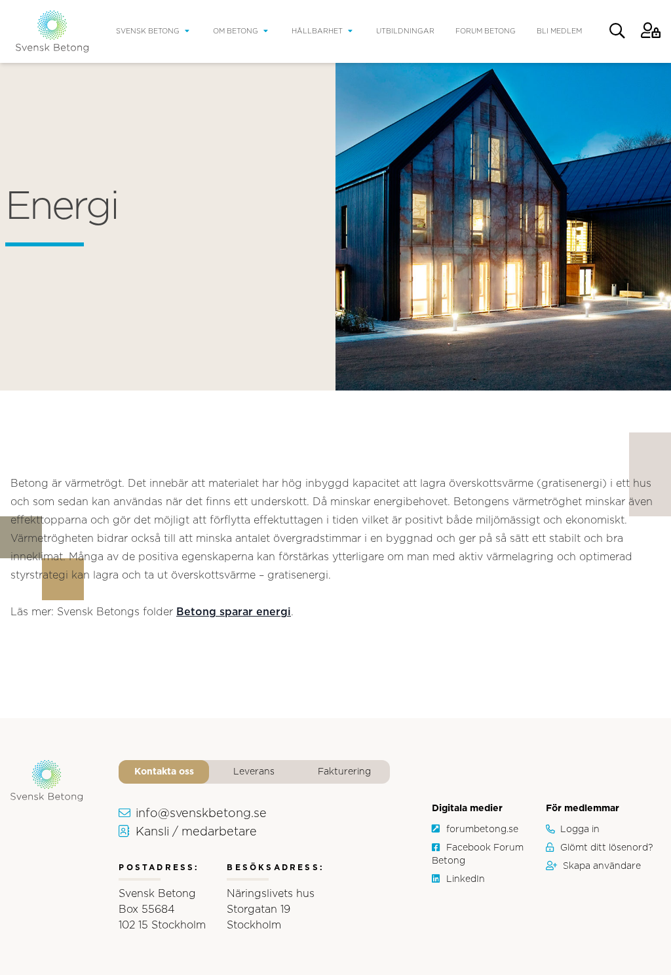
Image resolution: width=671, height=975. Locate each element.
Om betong (235, 31)
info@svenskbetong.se (201, 814)
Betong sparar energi (233, 612)
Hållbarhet (317, 31)
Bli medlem (559, 31)
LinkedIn (465, 879)
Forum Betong (485, 31)
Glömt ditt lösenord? (606, 847)
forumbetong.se (482, 829)
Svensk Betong (148, 31)
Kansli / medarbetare (196, 832)
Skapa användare (602, 866)
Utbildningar (405, 31)
